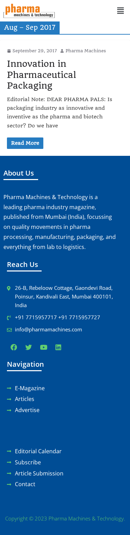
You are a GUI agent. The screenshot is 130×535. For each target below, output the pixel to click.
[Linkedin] (58, 347)
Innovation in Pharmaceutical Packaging (41, 74)
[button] (120, 11)
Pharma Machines (86, 50)
